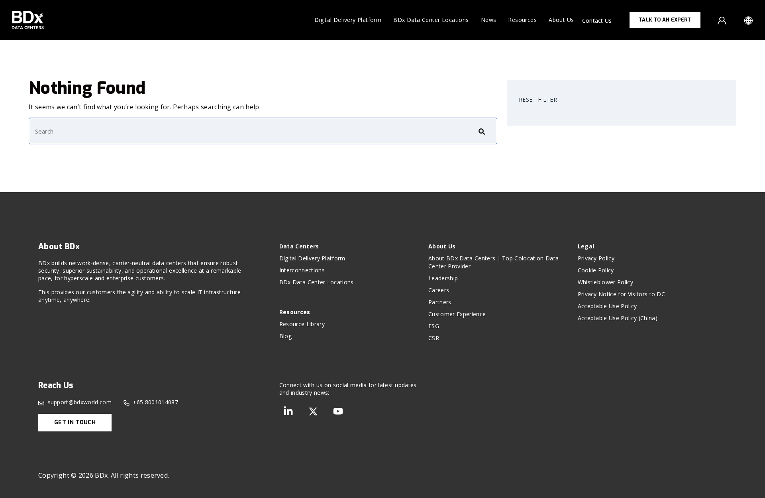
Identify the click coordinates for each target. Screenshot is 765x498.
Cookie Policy (596, 270)
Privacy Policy (596, 258)
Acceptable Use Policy (607, 306)
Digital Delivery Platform (348, 20)
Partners (439, 302)
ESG (433, 326)
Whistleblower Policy (605, 282)
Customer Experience (457, 314)
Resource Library (302, 324)
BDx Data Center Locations (431, 20)
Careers (438, 290)
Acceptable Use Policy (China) (617, 318)
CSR (433, 338)
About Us (561, 20)
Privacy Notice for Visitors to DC (621, 294)
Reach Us (56, 385)
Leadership (443, 278)
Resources (522, 20)
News (488, 20)
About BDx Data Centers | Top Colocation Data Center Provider (493, 262)
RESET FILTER (538, 99)
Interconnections (302, 270)
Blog (285, 336)
